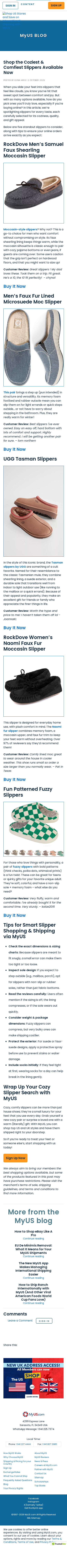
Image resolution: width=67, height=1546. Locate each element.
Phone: (20, 1444)
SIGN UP (56, 5)
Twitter (13, 1352)
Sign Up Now (15, 1158)
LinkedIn (46, 1352)
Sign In (44, 1321)
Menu (61, 12)
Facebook (6, 1352)
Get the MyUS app (33, 1508)
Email (26, 1352)
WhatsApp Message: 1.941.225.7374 (33, 1429)
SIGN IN (10, 6)
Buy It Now (14, 286)
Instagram (33, 1501)
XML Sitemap (33, 1518)
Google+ (39, 1352)
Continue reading (33, 1238)
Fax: (47, 1444)
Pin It (33, 1352)
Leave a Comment (20, 1321)
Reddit (20, 1352)
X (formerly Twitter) (33, 1504)
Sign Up (7, 1468)
